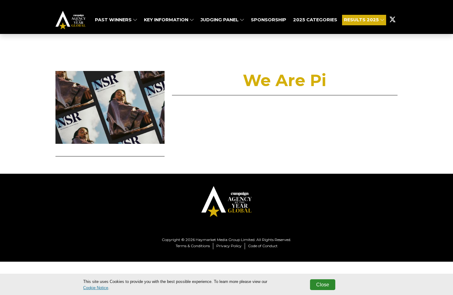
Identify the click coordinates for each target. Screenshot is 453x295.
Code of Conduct (263, 245)
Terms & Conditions (193, 245)
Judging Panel (220, 20)
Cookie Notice (95, 287)
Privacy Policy (229, 245)
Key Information (167, 20)
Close (322, 284)
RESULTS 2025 (362, 20)
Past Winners (114, 20)
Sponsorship (268, 20)
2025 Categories (315, 20)
